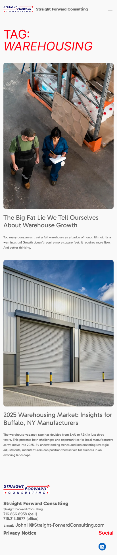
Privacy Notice (19, 533)
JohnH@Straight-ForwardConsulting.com (60, 525)
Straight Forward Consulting (62, 9)
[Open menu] (110, 9)
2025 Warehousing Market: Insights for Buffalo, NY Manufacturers (57, 419)
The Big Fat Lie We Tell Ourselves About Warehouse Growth (51, 221)
